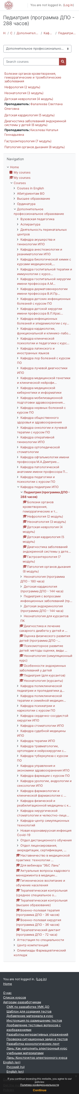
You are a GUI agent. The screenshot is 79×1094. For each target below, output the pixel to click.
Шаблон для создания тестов (29, 1011)
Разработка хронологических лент (33, 1044)
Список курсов (14, 997)
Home (4, 33)
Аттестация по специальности (40, 940)
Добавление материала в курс (30, 1016)
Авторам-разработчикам (22, 1002)
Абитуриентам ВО (30, 193)
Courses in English (30, 188)
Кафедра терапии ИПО (37, 741)
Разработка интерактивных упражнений (37, 1034)
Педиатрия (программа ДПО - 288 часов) (67, 33)
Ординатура (26, 204)
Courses (11, 33)
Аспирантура (30, 224)
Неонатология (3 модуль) (23, 93)
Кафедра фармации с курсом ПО (45, 776)
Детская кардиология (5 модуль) (29, 115)
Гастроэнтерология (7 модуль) (27, 141)
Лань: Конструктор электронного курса (37, 1058)
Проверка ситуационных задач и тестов (37, 1039)
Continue (39, 1090)
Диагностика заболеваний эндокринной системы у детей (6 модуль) (35, 123)
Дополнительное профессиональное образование (28, 33)
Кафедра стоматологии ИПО (42, 726)
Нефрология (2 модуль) (22, 87)
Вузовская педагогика (37, 219)
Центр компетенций (32, 945)
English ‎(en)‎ (11, 1062)
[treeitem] (39, 561)
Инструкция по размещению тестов (34, 1020)
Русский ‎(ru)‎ (16, 1067)
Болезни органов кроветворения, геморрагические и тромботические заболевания (32, 77)
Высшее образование (33, 199)
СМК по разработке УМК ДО (28, 1007)
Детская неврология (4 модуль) (28, 99)
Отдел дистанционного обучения (46, 840)
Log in (68, 5)
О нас (7, 993)
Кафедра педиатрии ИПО (49, 33)
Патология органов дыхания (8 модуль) (34, 147)
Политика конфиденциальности (39, 1084)
